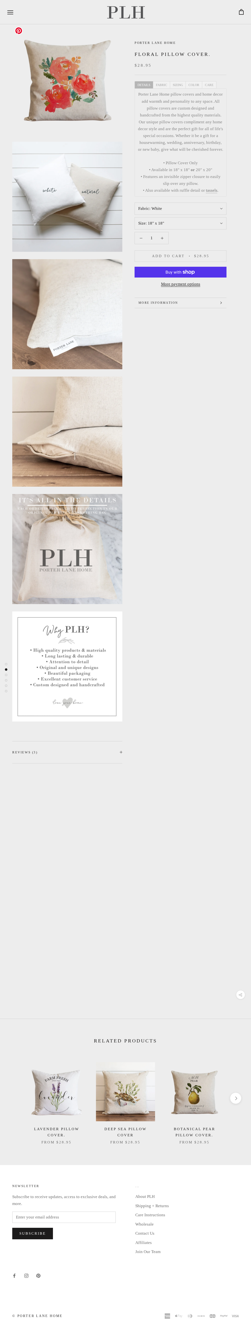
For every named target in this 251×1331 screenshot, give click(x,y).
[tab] (144, 84)
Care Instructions (150, 1215)
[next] (235, 1098)
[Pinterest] (38, 1275)
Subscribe (32, 1233)
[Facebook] (14, 1275)
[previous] (15, 1098)
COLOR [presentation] (193, 85)
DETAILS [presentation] (144, 85)
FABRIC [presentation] (161, 85)
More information (158, 302)
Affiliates (143, 1242)
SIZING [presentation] (178, 85)
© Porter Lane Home (37, 1316)
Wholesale (144, 1224)
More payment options (180, 284)
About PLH (145, 1196)
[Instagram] (26, 1275)
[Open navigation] (10, 12)
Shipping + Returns (152, 1206)
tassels (211, 190)
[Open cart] (241, 12)
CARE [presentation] (209, 85)
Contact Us (144, 1233)
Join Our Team (148, 1251)
